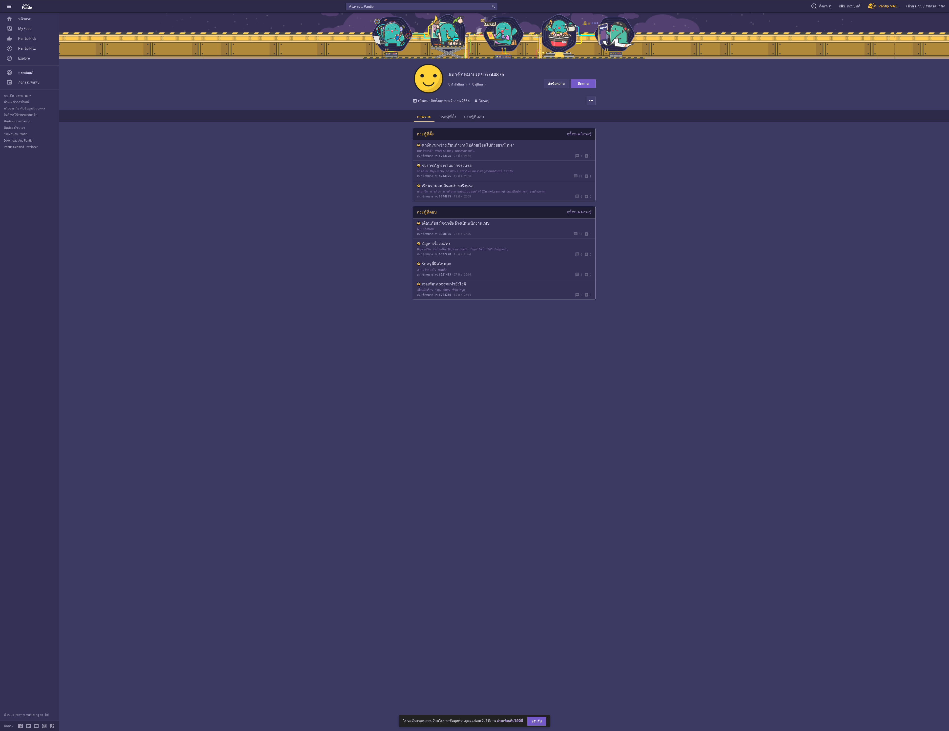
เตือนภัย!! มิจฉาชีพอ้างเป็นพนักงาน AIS (456, 223)
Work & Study (444, 151)
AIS (419, 229)
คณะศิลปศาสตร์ (517, 191)
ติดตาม (583, 84)
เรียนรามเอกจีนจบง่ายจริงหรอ (448, 185)
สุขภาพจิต (439, 249)
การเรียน (422, 171)
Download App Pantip (18, 140)
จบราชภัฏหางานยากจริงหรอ (447, 165)
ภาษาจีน (422, 191)
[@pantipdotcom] (45, 726)
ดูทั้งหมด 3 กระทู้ (579, 134)
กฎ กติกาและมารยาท (17, 95)
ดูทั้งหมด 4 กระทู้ (579, 212)
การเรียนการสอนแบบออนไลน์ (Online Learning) (474, 191)
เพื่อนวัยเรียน (425, 290)
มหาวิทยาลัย (425, 151)
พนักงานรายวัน (464, 151)
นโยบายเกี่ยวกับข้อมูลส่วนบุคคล (24, 108)
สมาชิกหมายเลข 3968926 (434, 234)
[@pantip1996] (52, 726)
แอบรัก (442, 269)
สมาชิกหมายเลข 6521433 (434, 274)
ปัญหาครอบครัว (458, 249)
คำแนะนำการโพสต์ (16, 102)
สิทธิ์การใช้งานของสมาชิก (20, 115)
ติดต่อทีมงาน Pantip (17, 121)
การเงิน (508, 171)
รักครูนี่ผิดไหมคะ (436, 263)
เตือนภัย (428, 229)
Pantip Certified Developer (21, 147)
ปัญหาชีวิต (437, 171)
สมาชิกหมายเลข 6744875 (434, 156)
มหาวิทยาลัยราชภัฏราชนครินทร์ (481, 171)
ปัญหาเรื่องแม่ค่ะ (436, 243)
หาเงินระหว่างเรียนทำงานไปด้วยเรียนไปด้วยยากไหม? (468, 145)
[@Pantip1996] (29, 726)
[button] (9, 6)
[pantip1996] (37, 726)
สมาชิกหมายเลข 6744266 (434, 295)
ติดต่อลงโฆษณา (14, 127)
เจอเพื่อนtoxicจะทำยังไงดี (444, 284)
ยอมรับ (536, 721)
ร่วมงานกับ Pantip (15, 134)
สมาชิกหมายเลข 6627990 (434, 254)
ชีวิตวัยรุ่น (458, 290)
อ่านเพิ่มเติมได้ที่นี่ (510, 721)
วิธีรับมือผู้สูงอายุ (497, 249)
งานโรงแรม (537, 191)
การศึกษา (452, 171)
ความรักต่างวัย (426, 269)
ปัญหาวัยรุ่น (477, 249)
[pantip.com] (27, 6)
